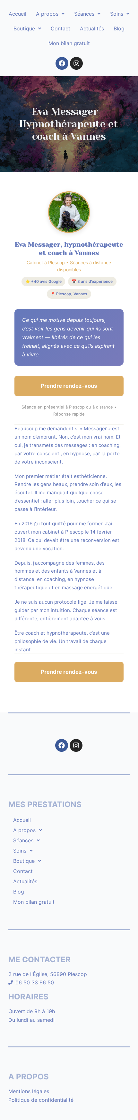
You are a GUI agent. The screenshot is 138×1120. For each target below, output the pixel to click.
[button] (50, 13)
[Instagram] (76, 63)
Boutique (24, 28)
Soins (116, 14)
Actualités (92, 28)
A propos (47, 14)
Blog (119, 28)
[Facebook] (62, 63)
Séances (84, 14)
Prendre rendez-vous (69, 386)
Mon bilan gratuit (69, 43)
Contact (60, 28)
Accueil (17, 14)
